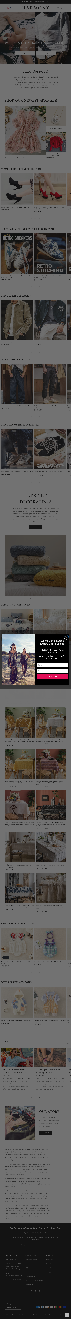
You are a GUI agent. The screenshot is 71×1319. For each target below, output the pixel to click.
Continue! (52, 676)
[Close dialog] (66, 637)
